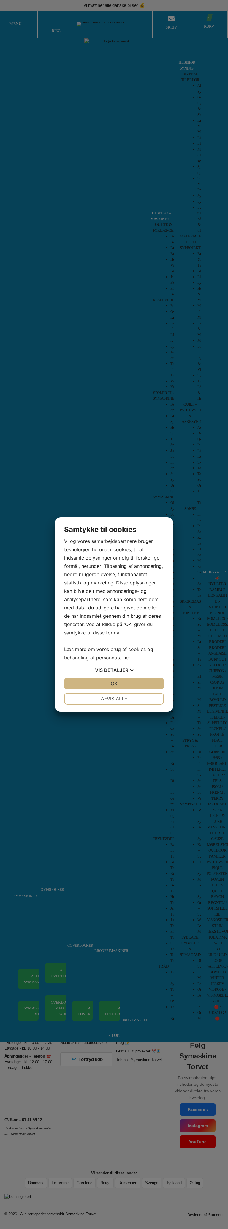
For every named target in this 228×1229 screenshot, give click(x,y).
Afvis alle (114, 699)
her (126, 658)
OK (114, 683)
